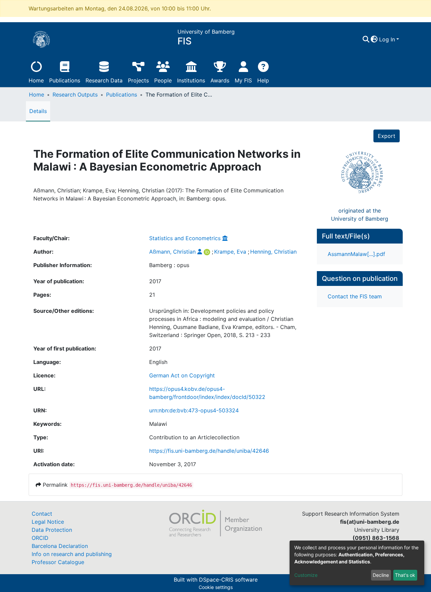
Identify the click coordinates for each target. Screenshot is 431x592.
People (163, 80)
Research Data (104, 80)
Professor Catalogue (58, 562)
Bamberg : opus (169, 265)
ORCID (40, 537)
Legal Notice (48, 521)
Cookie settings (216, 587)
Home (36, 80)
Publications (64, 80)
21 (152, 294)
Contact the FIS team (355, 296)
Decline (381, 575)
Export (386, 136)
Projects (138, 80)
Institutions (191, 80)
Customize (306, 575)
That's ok (405, 575)
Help (263, 80)
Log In (387, 39)
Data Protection (52, 529)
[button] (374, 39)
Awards (219, 80)
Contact (42, 513)
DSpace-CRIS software (228, 579)
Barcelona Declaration (60, 546)
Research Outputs (75, 94)
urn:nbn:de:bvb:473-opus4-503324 (194, 410)
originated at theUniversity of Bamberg (359, 214)
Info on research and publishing (72, 554)
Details (38, 111)
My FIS (243, 80)
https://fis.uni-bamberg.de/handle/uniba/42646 (209, 450)
